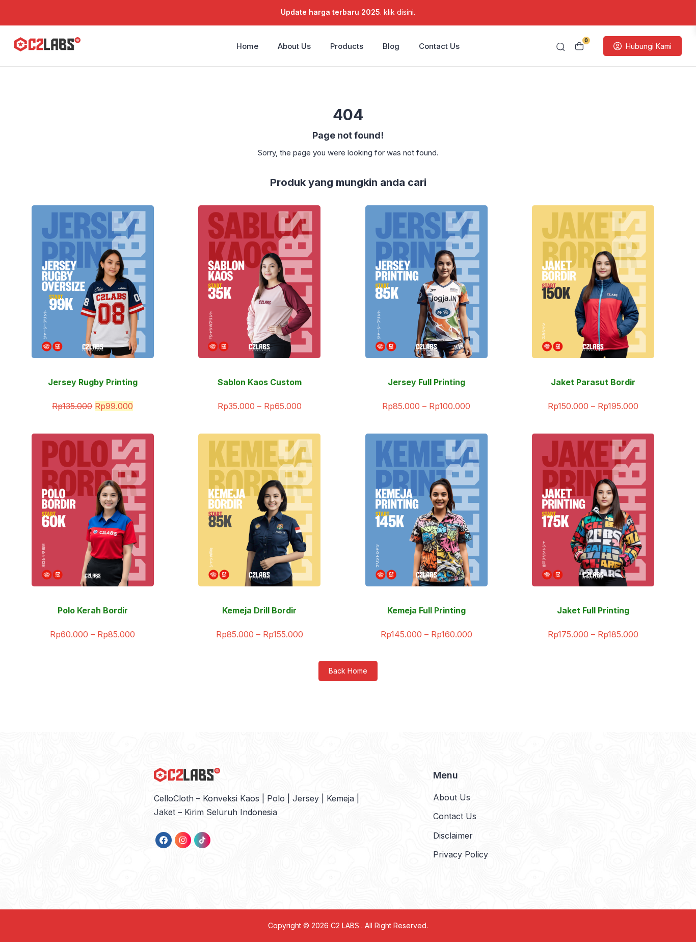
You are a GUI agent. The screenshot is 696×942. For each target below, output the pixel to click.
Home (247, 46)
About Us (294, 46)
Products (346, 46)
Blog (391, 46)
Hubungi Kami (649, 46)
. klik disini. (348, 12)
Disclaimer (453, 835)
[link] (163, 840)
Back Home (348, 670)
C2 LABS (346, 925)
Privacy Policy (460, 854)
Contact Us (439, 46)
